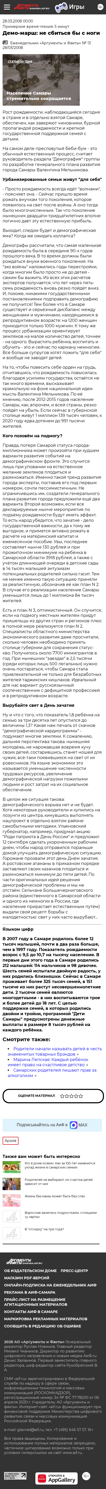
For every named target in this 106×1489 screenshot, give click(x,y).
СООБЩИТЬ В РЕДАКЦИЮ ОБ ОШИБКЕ (42, 1326)
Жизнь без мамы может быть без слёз (55, 1196)
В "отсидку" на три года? (44, 1229)
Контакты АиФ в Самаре (31, 1311)
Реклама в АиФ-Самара (29, 1292)
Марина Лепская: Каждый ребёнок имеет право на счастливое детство (48, 1062)
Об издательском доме (30, 1270)
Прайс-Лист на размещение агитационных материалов (35, 1302)
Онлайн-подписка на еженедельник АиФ (50, 1285)
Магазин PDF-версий (26, 1278)
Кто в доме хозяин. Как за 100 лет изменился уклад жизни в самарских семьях (60, 1165)
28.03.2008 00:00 (18, 21)
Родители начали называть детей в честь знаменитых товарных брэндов (55, 1051)
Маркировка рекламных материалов (45, 1319)
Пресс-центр (74, 1270)
